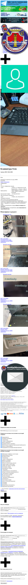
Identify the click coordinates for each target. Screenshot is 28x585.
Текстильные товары (6, 479)
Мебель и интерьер (6, 460)
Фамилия (3, 536)
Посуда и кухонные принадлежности (10, 472)
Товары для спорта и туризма (8, 465)
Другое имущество (6, 442)
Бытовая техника (6, 456)
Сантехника (4, 469)
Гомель (7, 399)
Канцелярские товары (7, 468)
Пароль (2, 509)
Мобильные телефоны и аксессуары (10, 453)
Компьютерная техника (7, 455)
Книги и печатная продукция (8, 481)
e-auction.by (13, 395)
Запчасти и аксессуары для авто (9, 463)
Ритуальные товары (6, 466)
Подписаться (3, 491)
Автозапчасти (5, 478)
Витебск (4, 399)
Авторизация (9, 581)
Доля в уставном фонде (7, 446)
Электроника (5, 457)
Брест (1, 399)
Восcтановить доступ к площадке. (15, 513)
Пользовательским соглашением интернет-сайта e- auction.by (12, 552)
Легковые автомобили (7, 438)
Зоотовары (4, 482)
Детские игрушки (6, 475)
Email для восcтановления (6, 578)
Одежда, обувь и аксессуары (8, 464)
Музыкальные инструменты (8, 485)
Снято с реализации (5, 181)
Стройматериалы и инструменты (9, 470)
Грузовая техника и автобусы (8, 443)
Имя (18, 536)
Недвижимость (5, 437)
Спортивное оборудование (8, 477)
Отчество (15, 538)
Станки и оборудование (7, 441)
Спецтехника (5, 439)
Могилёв (12, 399)
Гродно (9, 399)
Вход (2, 518)
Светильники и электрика (8, 473)
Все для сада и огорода (7, 474)
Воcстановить (4, 583)
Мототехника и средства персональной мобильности (14, 445)
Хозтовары (4, 483)
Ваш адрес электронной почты (7, 535)
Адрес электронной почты (6, 507)
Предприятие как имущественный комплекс (12, 447)
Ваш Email (3, 430)
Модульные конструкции (7, 486)
